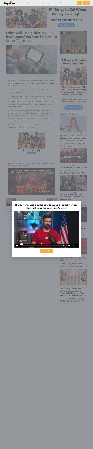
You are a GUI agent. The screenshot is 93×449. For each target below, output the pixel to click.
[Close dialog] (78, 203)
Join (79, 3)
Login (86, 3)
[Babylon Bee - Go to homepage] (9, 3)
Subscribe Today (46, 251)
